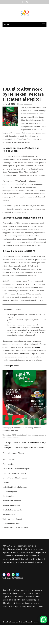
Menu (6, 24)
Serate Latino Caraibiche (12, 510)
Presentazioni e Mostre (12, 501)
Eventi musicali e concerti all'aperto (16, 469)
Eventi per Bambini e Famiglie (14, 473)
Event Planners (40, 622)
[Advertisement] (24, 52)
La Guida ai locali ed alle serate (15, 487)
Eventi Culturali (8, 460)
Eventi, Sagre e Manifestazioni (15, 478)
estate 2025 (11, 435)
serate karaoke (13, 438)
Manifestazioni (8, 496)
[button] (43, 619)
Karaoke (6, 482)
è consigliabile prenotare (26, 330)
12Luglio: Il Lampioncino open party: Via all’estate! (25, 448)
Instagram (37, 347)
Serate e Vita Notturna (11, 505)
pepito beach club (24, 435)
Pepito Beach (13, 366)
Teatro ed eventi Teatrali (12, 519)
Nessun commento (24, 104)
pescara (35, 435)
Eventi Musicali (8, 464)
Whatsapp (24, 354)
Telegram (33, 354)
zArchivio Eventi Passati (12, 524)
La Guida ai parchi (10, 492)
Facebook (27, 347)
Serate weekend (9, 514)
